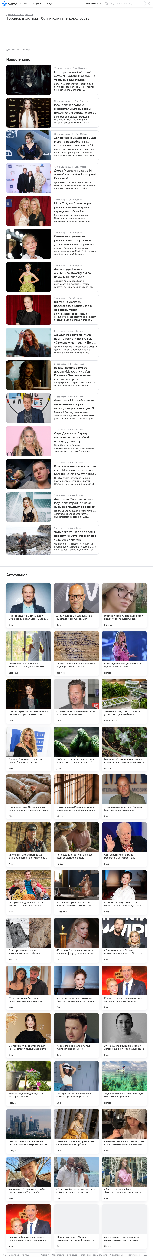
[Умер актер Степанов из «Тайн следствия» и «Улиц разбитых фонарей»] (28, 1179)
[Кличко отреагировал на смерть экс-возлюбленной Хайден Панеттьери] (124, 988)
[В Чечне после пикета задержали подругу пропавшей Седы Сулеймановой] (124, 605)
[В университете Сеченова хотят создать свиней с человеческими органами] (28, 796)
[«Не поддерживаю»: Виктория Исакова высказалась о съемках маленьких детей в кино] (76, 988)
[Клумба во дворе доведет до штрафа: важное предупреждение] (28, 1083)
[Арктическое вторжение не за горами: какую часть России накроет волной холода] (124, 1226)
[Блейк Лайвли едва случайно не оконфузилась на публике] (76, 1131)
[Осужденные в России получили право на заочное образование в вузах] (76, 796)
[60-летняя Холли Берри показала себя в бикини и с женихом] (76, 1179)
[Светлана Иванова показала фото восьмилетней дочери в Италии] (124, 1131)
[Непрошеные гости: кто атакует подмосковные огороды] (76, 844)
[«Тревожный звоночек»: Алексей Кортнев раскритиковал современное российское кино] (124, 796)
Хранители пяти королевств (19, 14)
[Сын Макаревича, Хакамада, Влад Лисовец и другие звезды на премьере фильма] (28, 701)
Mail (5, 1255)
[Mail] (4, 3)
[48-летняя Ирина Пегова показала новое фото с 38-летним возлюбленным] (124, 940)
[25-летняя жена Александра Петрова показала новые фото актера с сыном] (28, 988)
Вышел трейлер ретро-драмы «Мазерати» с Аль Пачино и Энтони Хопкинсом (74, 371)
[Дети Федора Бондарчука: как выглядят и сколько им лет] (76, 605)
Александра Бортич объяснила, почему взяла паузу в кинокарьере (72, 273)
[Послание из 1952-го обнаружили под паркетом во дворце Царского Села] (76, 653)
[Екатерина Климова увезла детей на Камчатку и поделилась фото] (28, 1035)
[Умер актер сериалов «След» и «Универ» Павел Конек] (76, 1035)
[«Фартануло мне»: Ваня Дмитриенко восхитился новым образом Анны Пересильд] (124, 1179)
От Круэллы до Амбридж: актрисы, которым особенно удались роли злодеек (74, 76)
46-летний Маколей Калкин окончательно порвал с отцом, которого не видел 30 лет (75, 404)
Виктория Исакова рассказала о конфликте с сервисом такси (73, 305)
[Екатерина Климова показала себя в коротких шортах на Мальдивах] (76, 1083)
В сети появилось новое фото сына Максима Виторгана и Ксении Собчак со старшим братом (75, 470)
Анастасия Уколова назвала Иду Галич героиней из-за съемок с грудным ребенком (74, 503)
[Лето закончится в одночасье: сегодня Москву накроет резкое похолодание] (28, 1131)
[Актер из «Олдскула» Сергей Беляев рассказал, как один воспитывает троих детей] (28, 892)
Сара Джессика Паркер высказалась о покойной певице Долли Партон (71, 437)
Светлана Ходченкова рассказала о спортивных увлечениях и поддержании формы (74, 240)
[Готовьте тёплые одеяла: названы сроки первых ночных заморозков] (124, 749)
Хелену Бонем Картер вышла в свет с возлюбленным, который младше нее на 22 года (75, 142)
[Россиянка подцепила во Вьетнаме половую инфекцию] (28, 653)
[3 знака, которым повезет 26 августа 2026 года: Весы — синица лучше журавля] (76, 892)
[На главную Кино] (12, 3)
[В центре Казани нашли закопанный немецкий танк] (28, 940)
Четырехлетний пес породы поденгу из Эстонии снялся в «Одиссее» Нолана (75, 535)
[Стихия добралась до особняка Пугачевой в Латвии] (124, 653)
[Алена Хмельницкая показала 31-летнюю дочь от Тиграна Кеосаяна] (124, 1035)
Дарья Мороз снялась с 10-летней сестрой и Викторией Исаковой (75, 174)
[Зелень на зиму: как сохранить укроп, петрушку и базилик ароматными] (124, 701)
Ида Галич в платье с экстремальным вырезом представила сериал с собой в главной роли (75, 109)
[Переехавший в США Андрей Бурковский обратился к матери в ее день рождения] (28, 605)
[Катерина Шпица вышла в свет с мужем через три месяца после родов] (124, 892)
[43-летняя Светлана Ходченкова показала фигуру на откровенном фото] (76, 940)
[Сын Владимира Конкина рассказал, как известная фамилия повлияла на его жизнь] (124, 844)
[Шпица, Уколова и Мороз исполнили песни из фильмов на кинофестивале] (76, 1226)
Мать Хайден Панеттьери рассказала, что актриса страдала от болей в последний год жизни (72, 207)
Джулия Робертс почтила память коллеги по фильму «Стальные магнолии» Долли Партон (75, 339)
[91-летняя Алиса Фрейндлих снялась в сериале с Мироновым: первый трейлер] (28, 844)
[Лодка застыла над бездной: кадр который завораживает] (124, 1083)
